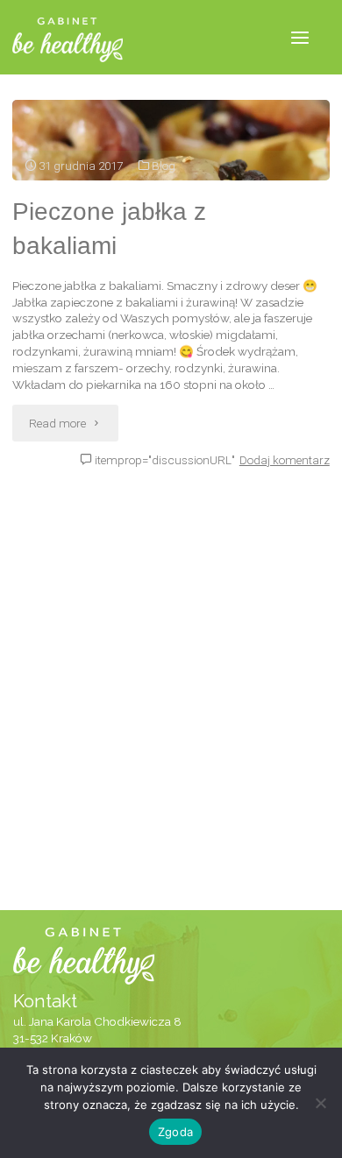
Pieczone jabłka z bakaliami (109, 228)
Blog (163, 166)
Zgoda (175, 1132)
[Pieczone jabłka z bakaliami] (171, 140)
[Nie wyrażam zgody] (320, 1103)
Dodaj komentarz (284, 460)
